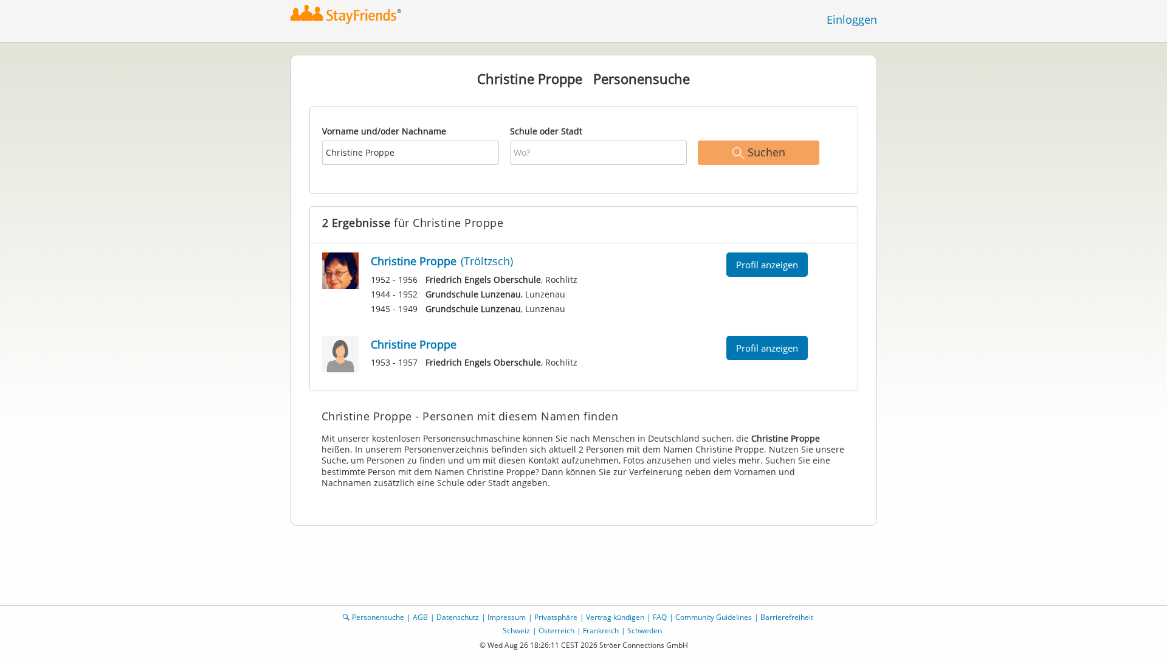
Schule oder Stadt (546, 131)
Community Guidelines (713, 617)
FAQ (660, 617)
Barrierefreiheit (786, 617)
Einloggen (852, 19)
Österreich (556, 630)
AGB (420, 617)
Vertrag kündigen (615, 617)
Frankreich (601, 630)
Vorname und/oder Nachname (384, 131)
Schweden (644, 630)
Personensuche (378, 617)
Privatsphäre (555, 617)
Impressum (506, 617)
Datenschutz (457, 617)
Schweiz (516, 630)
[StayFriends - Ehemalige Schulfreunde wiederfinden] (349, 15)
